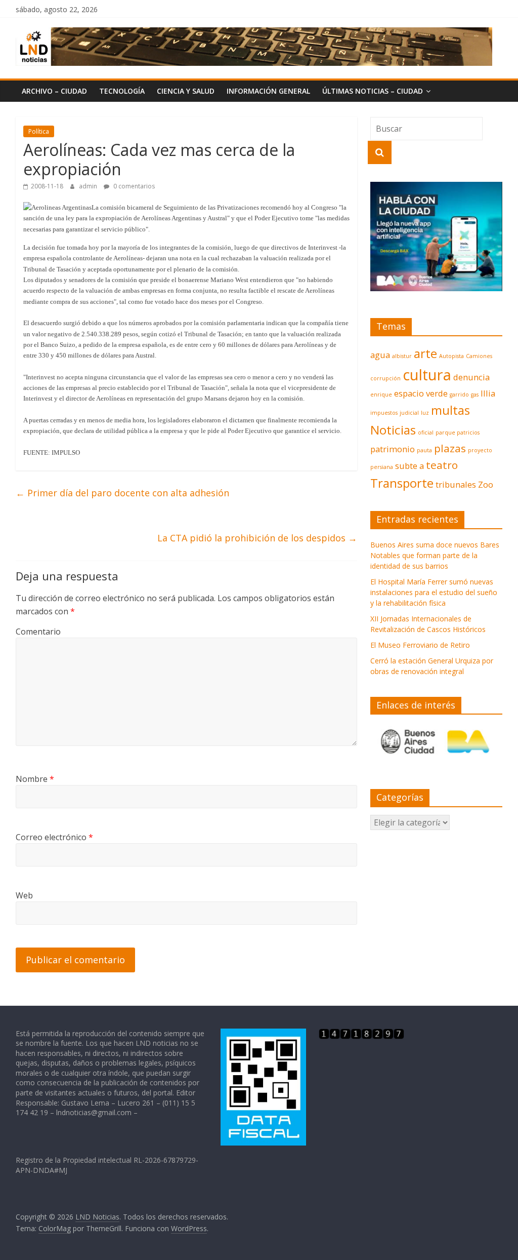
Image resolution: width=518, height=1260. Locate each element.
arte (425, 353)
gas (475, 394)
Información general (268, 91)
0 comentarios (133, 186)
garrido (459, 394)
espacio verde (421, 393)
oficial (426, 432)
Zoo (485, 484)
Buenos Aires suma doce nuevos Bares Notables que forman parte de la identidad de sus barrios (434, 555)
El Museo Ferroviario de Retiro (420, 645)
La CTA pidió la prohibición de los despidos (257, 538)
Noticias (393, 429)
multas (450, 410)
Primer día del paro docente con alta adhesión (122, 493)
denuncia (471, 377)
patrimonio (392, 449)
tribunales (456, 484)
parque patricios (458, 432)
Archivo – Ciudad (54, 91)
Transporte (402, 483)
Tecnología (122, 91)
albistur (402, 356)
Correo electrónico (54, 837)
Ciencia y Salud (185, 91)
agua (380, 355)
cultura (427, 375)
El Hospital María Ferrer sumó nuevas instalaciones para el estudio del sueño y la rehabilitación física (433, 592)
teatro (442, 465)
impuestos (384, 412)
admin (89, 186)
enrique (381, 394)
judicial (409, 412)
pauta (424, 450)
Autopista (451, 356)
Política (38, 131)
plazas (450, 448)
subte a (409, 465)
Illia (488, 393)
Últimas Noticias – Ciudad (372, 91)
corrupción (385, 378)
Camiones (479, 356)
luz (425, 412)
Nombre (35, 778)
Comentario (38, 631)
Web (24, 895)
